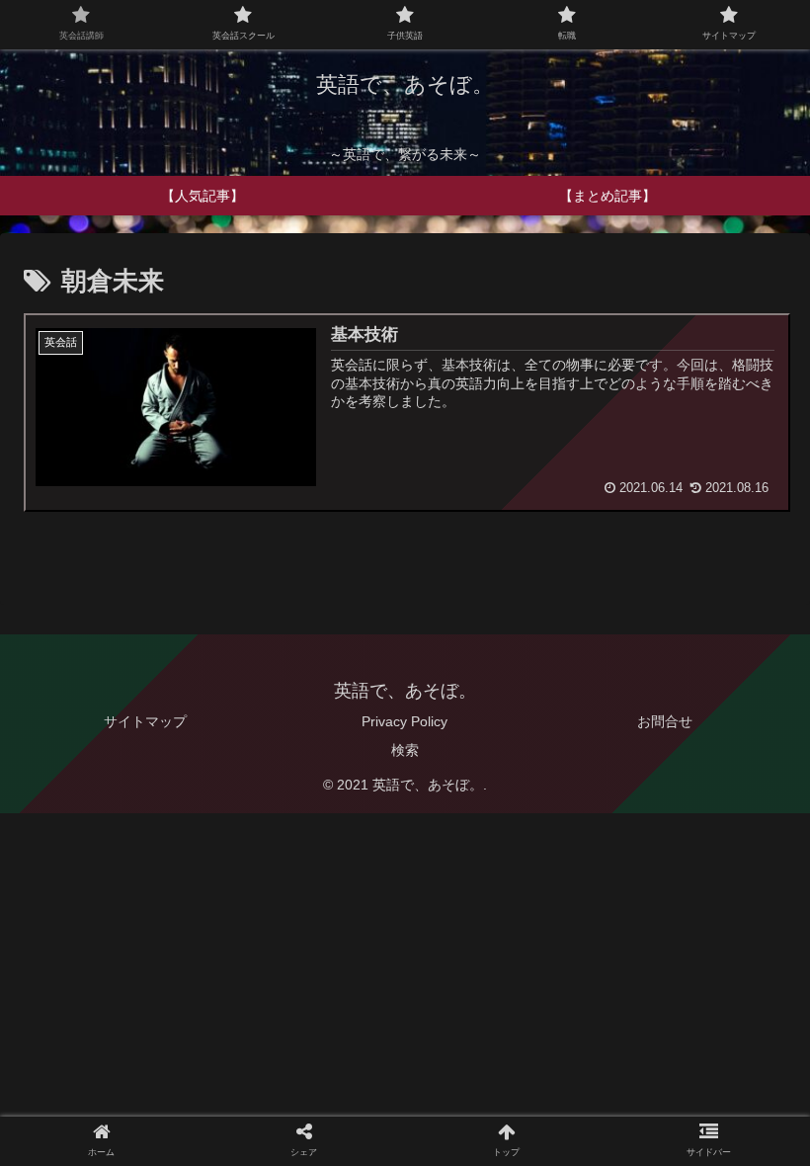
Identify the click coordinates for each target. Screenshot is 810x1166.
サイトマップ (145, 721)
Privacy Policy (404, 721)
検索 (405, 750)
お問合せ (664, 721)
